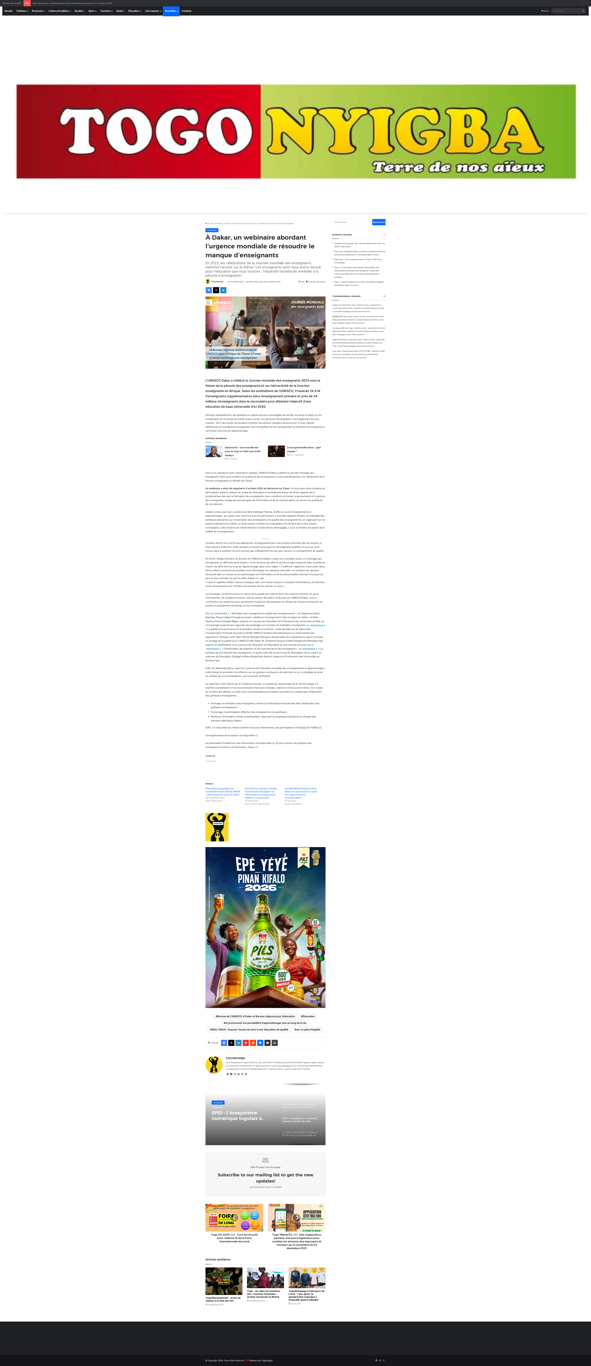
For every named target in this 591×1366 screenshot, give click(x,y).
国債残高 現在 (337, 316)
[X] (235, 1074)
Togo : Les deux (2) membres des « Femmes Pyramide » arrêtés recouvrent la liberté (263, 1294)
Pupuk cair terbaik (339, 305)
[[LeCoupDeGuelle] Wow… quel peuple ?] (276, 451)
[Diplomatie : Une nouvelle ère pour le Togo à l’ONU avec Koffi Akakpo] (214, 451)
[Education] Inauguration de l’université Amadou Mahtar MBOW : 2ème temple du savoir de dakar (222, 791)
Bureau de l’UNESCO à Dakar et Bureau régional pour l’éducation (256, 1016)
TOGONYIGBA (217, 282)
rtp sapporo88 (338, 328)
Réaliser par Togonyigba (261, 1360)
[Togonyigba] (295, 137)
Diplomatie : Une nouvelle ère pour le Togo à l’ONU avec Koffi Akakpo (242, 451)
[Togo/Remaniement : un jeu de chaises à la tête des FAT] (223, 1281)
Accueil (8, 11)
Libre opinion (152, 11)
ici (256, 735)
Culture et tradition (59, 11)
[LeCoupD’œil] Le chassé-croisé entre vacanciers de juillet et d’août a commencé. (242, 1115)
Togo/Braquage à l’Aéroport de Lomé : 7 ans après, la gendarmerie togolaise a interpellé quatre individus (306, 1295)
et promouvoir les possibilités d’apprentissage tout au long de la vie (265, 1022)
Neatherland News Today (342, 340)
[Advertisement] (295, 38)
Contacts (186, 11)
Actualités (170, 11)
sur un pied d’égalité (308, 1029)
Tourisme (105, 11)
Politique (21, 11)
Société (78, 11)
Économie (37, 11)
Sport (91, 11)
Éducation (133, 11)
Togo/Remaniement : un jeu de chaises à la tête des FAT (223, 1299)
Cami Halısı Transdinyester (343, 351)
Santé (119, 11)
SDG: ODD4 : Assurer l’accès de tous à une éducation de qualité (250, 1029)
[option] (265, 1114)
